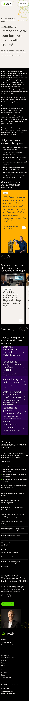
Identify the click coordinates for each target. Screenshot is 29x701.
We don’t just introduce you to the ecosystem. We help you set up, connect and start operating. (12, 455)
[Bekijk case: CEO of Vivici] (24, 227)
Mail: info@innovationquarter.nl (10, 644)
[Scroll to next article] (8, 257)
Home (2, 18)
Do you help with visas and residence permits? (10, 502)
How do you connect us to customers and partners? (10, 551)
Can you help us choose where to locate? (12, 495)
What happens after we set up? (11, 557)
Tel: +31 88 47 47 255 (7, 642)
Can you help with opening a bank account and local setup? (12, 530)
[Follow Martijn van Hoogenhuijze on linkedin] (3, 596)
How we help (9, 18)
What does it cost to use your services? (11, 544)
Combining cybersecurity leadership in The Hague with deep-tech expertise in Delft (12, 299)
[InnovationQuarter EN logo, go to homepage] (8, 633)
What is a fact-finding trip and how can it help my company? (12, 516)
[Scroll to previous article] (3, 257)
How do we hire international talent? (11, 537)
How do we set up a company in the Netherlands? (12, 509)
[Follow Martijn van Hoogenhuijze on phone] (9, 596)
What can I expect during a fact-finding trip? (12, 523)
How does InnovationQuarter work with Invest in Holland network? (11, 564)
